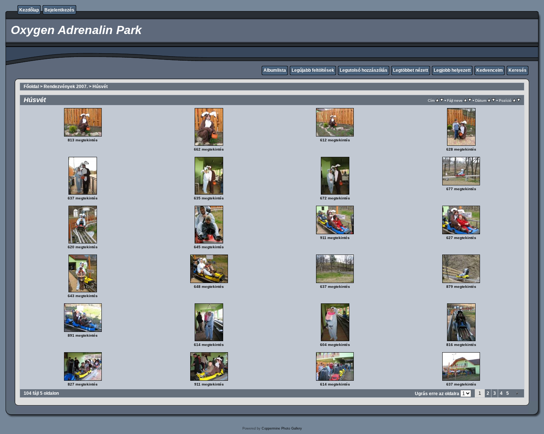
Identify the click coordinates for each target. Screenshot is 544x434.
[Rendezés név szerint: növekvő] (465, 100)
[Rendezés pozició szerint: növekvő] (514, 100)
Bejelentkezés (59, 10)
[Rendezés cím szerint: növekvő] (437, 100)
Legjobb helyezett (452, 70)
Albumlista (274, 70)
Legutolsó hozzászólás (363, 70)
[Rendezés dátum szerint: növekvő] (489, 100)
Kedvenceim (489, 70)
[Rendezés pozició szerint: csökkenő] (518, 100)
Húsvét (100, 86)
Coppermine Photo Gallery (282, 428)
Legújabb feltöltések (313, 70)
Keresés (517, 70)
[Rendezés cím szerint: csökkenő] (441, 100)
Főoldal (31, 86)
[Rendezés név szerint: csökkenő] (469, 100)
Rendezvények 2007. (66, 86)
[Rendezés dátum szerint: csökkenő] (493, 100)
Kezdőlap (29, 10)
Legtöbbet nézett (410, 70)
